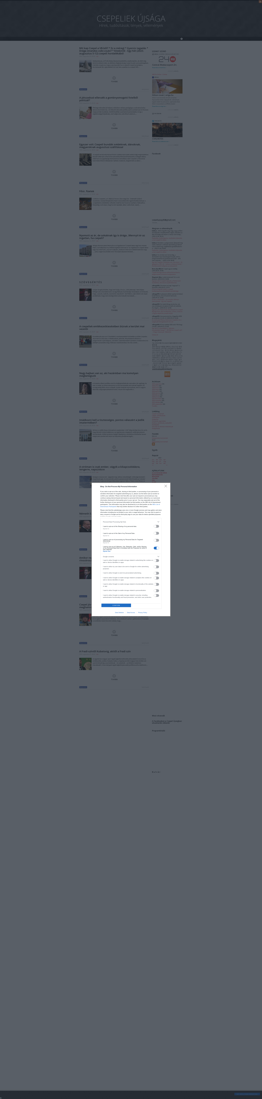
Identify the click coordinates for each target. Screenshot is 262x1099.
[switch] (156, 526)
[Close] (166, 487)
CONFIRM (116, 605)
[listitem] (131, 522)
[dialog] (131, 549)
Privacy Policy (142, 612)
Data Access (131, 612)
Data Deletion (119, 612)
